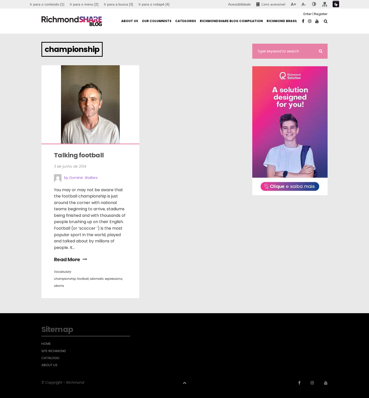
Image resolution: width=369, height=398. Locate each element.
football (83, 279)
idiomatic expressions (106, 279)
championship (65, 279)
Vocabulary (62, 272)
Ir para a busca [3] (118, 4)
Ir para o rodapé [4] (154, 4)
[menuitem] (84, 4)
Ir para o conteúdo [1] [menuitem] (47, 4)
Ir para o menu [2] (84, 4)
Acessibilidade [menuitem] (239, 4)
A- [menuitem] (303, 4)
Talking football (79, 155)
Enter (307, 14)
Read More (67, 259)
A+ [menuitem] (293, 4)
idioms (59, 286)
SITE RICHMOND (53, 351)
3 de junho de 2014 (70, 166)
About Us (49, 365)
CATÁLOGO (50, 358)
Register (321, 14)
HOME (46, 344)
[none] (314, 4)
